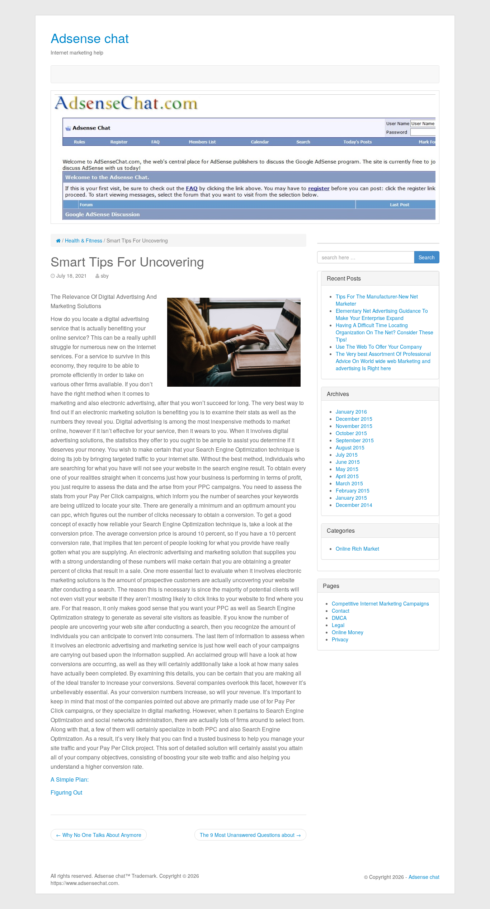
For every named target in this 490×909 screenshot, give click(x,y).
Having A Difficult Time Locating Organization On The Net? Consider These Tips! (384, 332)
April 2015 (347, 476)
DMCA (339, 617)
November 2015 (354, 425)
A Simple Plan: (70, 779)
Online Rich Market (357, 548)
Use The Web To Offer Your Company (379, 346)
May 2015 (347, 468)
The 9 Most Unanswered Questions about (250, 834)
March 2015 (349, 483)
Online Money (347, 632)
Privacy (340, 639)
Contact (340, 610)
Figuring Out (66, 792)
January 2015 (351, 497)
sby (105, 275)
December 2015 (354, 418)
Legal (338, 624)
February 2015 (352, 490)
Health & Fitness (83, 240)
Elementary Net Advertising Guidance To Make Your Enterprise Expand (382, 314)
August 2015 (350, 447)
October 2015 (351, 433)
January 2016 (351, 411)
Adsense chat (90, 37)
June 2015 (348, 461)
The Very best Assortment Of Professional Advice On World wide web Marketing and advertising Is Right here (383, 361)
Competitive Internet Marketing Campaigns (380, 603)
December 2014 (354, 504)
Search (427, 257)
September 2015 (355, 440)
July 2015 (347, 454)
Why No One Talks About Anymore (98, 834)
